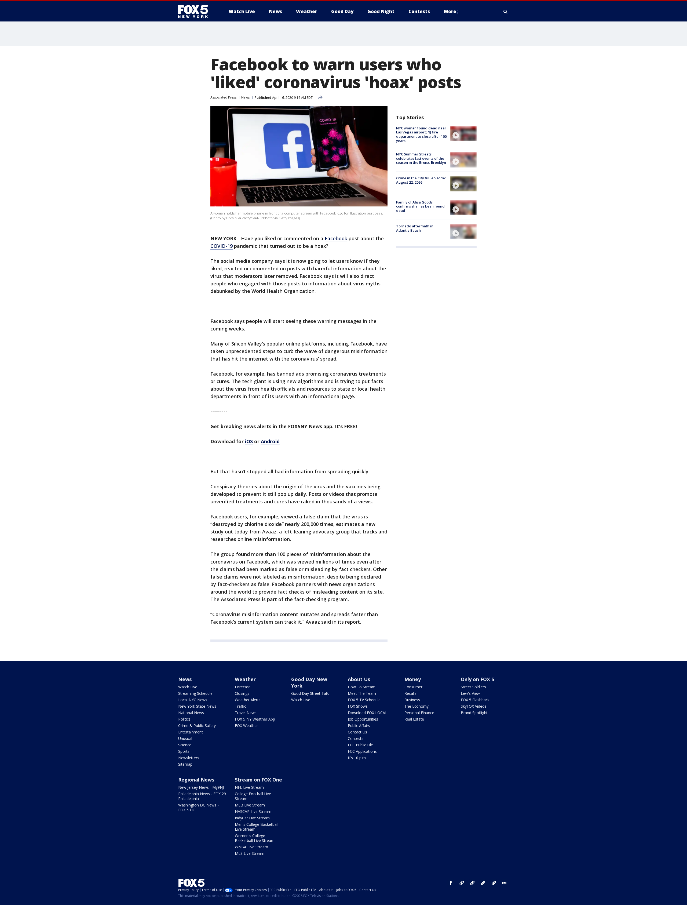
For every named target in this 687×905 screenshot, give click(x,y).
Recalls (410, 693)
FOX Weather (246, 725)
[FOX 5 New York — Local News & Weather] (196, 11)
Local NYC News (192, 699)
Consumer (413, 686)
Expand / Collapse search (505, 12)
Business (412, 699)
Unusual (185, 738)
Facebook (336, 238)
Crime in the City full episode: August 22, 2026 (421, 180)
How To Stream (361, 686)
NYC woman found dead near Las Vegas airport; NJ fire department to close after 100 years (421, 134)
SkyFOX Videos (474, 706)
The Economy (416, 706)
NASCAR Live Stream (253, 811)
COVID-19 (221, 246)
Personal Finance (419, 712)
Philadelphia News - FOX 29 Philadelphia (202, 796)
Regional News (196, 779)
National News (191, 712)
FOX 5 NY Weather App (255, 719)
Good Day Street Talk (310, 693)
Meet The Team (362, 693)
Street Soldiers (473, 686)
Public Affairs (359, 725)
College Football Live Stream (253, 796)
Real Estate (414, 719)
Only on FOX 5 (477, 679)
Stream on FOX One (258, 779)
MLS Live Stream (249, 853)
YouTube (483, 883)
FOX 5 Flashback (475, 699)
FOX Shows (358, 706)
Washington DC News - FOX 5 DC (198, 807)
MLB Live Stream (250, 805)
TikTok (472, 883)
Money (412, 679)
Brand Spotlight (474, 712)
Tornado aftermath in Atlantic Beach (414, 228)
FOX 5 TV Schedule (364, 699)
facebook (451, 883)
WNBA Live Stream (251, 846)
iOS (249, 441)
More (450, 11)
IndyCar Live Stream (252, 817)
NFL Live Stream (249, 787)
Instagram (461, 883)
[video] (463, 133)
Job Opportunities (363, 719)
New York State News (197, 706)
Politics (184, 719)
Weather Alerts (248, 699)
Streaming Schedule (195, 693)
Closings (242, 693)
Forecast (242, 686)
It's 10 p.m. (357, 757)
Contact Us (357, 732)
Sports (183, 751)
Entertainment (190, 732)
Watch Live (187, 686)
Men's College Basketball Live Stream (256, 827)
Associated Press (223, 97)
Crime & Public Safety (197, 725)
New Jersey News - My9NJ (201, 787)
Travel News (246, 712)
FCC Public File (360, 744)
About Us (359, 679)
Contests (355, 738)
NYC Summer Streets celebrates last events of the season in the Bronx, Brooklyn (421, 158)
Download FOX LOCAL (367, 712)
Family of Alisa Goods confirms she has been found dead (420, 206)
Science (184, 744)
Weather (245, 679)
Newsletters (188, 757)
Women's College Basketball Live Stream (255, 838)
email (504, 883)
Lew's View (470, 693)
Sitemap (185, 764)
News (245, 97)
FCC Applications (362, 751)
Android (270, 441)
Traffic (240, 706)
